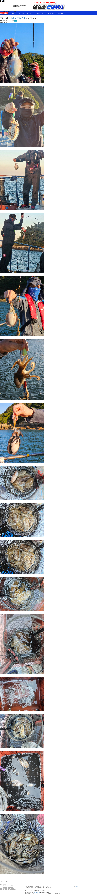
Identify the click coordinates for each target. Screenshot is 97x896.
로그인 (5, 11)
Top (1, 895)
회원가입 (10, 11)
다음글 (6, 881)
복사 (16, 20)
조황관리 (21, 17)
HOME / (12, 17)
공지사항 (60, 13)
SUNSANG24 (37, 892)
